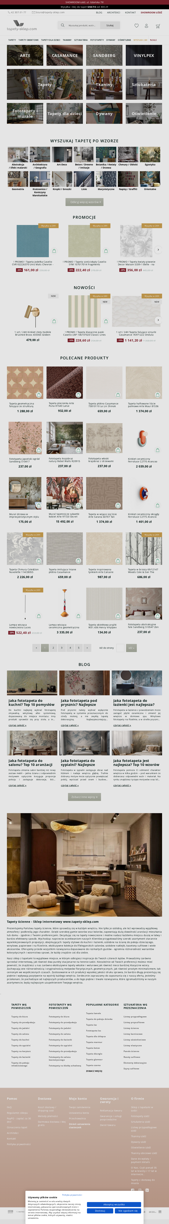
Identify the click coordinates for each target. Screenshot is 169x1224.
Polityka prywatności (72, 1194)
